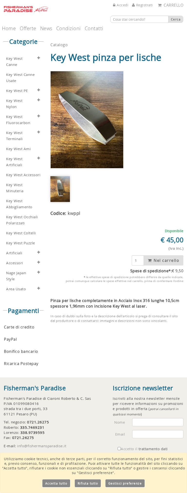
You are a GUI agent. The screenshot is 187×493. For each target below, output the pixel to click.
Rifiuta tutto (88, 483)
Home (9, 28)
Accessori (14, 263)
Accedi (122, 4)
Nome (119, 422)
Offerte (28, 28)
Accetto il (144, 448)
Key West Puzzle (20, 243)
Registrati (144, 4)
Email (120, 434)
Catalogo (59, 44)
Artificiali (14, 253)
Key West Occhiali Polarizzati (22, 220)
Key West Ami (18, 148)
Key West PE (17, 90)
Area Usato (16, 289)
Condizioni (68, 28)
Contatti (94, 28)
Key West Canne (14, 61)
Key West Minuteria (15, 188)
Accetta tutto (56, 483)
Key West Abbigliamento (19, 204)
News (46, 28)
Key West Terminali (14, 135)
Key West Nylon (14, 103)
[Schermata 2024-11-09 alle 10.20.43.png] (87, 119)
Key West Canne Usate (20, 77)
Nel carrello (165, 260)
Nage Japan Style (16, 276)
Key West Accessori (23, 175)
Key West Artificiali (14, 161)
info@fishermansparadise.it (41, 445)
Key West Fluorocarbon (18, 119)
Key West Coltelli (21, 233)
